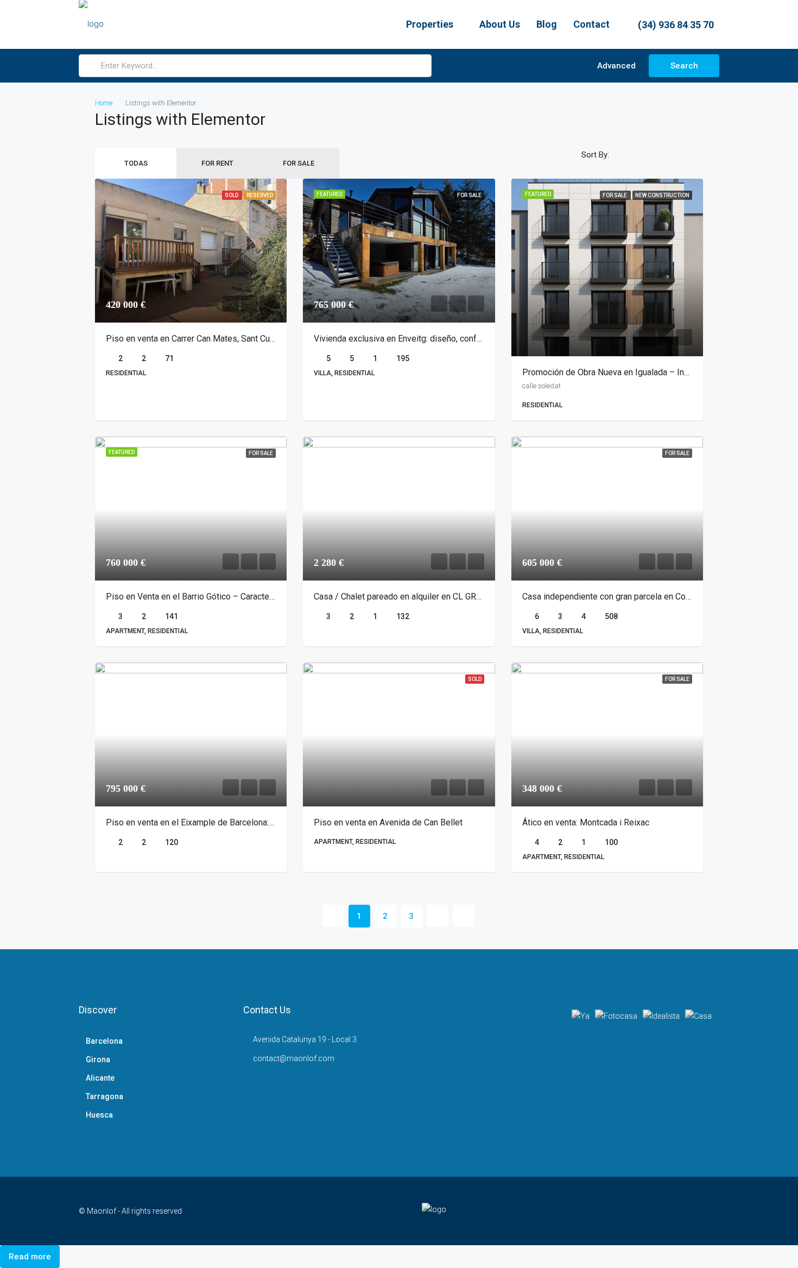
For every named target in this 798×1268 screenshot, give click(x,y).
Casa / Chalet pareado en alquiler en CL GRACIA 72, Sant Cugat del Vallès (453, 596)
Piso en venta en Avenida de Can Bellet (388, 822)
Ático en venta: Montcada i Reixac (585, 822)
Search (684, 66)
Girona (98, 1059)
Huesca (99, 1115)
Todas (136, 163)
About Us (499, 24)
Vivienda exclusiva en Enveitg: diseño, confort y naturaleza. (425, 338)
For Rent (217, 163)
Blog (546, 24)
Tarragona (104, 1096)
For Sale (298, 163)
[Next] (437, 915)
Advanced (615, 66)
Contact (591, 24)
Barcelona (104, 1041)
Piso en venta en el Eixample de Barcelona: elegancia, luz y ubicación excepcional (260, 822)
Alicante (100, 1078)
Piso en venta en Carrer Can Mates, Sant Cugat (194, 338)
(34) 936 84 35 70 (675, 24)
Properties (429, 24)
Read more (30, 1256)
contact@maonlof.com (293, 1058)
